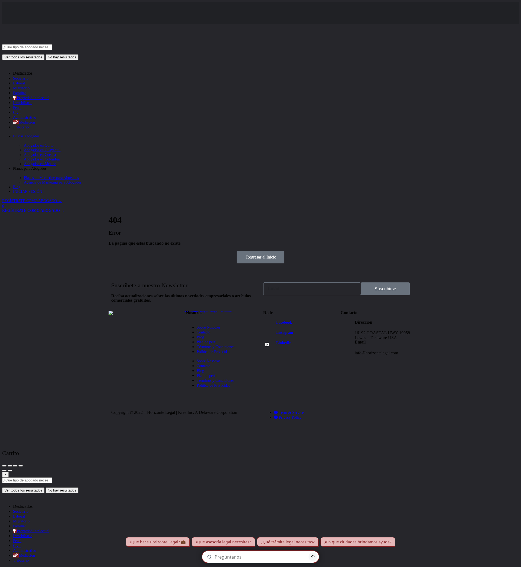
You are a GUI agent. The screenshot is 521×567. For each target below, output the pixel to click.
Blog (16, 187)
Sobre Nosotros (208, 327)
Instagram (284, 332)
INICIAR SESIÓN (27, 192)
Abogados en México (40, 164)
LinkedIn (283, 343)
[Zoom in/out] (20, 466)
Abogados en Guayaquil (42, 150)
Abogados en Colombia (42, 159)
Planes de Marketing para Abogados (51, 178)
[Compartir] (10, 466)
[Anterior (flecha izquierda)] (4, 470)
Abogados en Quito (38, 145)
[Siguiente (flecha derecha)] (10, 470)
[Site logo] (43, 42)
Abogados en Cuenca (40, 155)
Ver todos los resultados (23, 57)
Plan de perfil (207, 342)
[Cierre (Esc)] (4, 466)
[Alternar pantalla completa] (15, 466)
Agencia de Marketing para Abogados (52, 182)
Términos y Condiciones (215, 347)
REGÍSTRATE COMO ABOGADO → (32, 201)
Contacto (203, 332)
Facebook (284, 322)
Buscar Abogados (26, 136)
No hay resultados (62, 57)
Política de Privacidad (213, 352)
